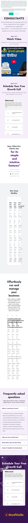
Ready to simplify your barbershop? (12, 448)
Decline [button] (16, 13)
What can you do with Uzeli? (10, 437)
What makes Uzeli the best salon (11, 443)
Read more (11, 260)
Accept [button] (11, 13)
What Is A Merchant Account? (10, 408)
